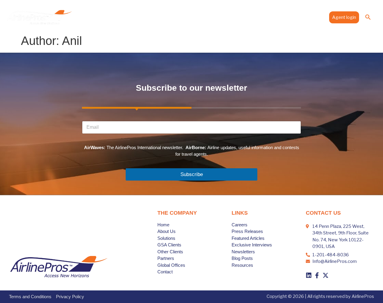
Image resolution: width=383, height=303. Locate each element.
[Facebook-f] (317, 275)
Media (288, 17)
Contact (315, 17)
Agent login (344, 17)
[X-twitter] (326, 275)
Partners (232, 17)
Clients (204, 17)
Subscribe (191, 174)
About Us (151, 17)
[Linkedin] (309, 275)
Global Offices (261, 17)
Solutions (176, 17)
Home (129, 17)
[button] (368, 17)
